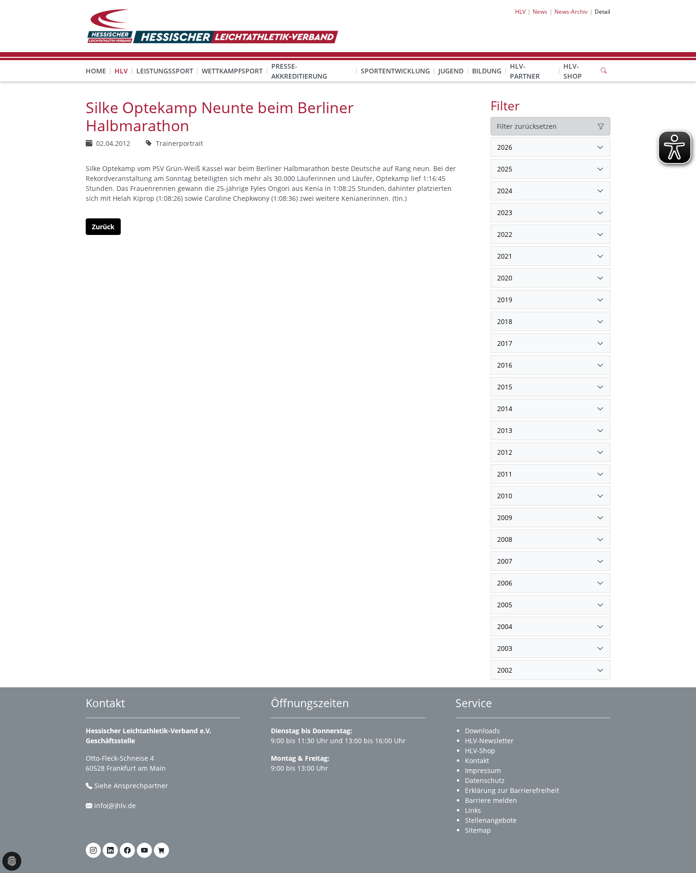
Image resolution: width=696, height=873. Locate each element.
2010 (504, 495)
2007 (504, 561)
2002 (504, 670)
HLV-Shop (572, 71)
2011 (504, 473)
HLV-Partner (525, 71)
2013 (504, 430)
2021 (504, 256)
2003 (504, 648)
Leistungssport (164, 70)
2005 (504, 604)
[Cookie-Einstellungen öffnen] (11, 861)
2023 (504, 212)
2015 (504, 386)
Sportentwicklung (395, 70)
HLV (121, 70)
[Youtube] (144, 850)
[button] (121, 61)
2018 (504, 321)
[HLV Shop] (161, 850)
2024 (504, 190)
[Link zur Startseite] (212, 25)
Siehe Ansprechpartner (131, 785)
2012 (504, 452)
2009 (504, 517)
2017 (504, 343)
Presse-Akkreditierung (299, 71)
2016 (504, 364)
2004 (504, 626)
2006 (504, 582)
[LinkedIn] (110, 850)
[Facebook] (127, 850)
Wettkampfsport (232, 70)
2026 (504, 147)
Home (96, 70)
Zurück (103, 226)
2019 (504, 299)
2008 (504, 539)
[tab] (550, 147)
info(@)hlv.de (115, 805)
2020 (504, 277)
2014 (504, 408)
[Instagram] (93, 850)
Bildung (486, 70)
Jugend (451, 70)
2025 (504, 168)
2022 (504, 234)
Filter (505, 105)
